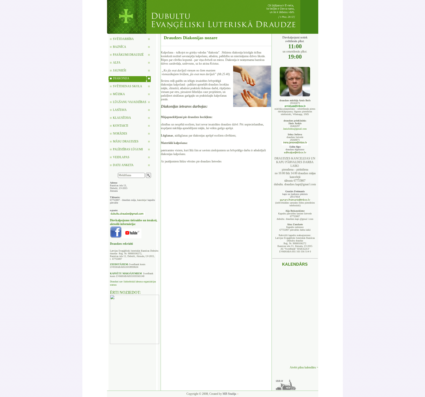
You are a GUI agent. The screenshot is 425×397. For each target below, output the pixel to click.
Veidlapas (121, 157)
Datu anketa (123, 165)
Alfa (117, 62)
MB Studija (229, 394)
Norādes (120, 133)
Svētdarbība (123, 39)
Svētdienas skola (127, 86)
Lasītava (120, 110)
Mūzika (119, 94)
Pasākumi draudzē (128, 54)
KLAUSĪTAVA (122, 118)
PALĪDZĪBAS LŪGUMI (128, 149)
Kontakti (120, 125)
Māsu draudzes (125, 141)
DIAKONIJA (121, 78)
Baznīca (119, 47)
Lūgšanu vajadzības (129, 102)
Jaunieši (119, 70)
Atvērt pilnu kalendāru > (304, 367)
